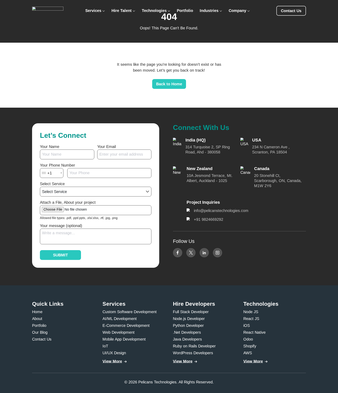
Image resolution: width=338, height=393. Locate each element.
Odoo (248, 339)
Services (93, 10)
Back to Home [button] (169, 84)
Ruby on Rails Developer (194, 346)
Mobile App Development (124, 339)
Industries (209, 10)
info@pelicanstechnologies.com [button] (221, 210)
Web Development (118, 332)
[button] (47, 10)
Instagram (217, 252)
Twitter (191, 252)
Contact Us (41, 339)
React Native (254, 332)
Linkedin (204, 252)
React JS (251, 319)
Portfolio (185, 10)
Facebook (177, 252)
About (37, 319)
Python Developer (188, 325)
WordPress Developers (193, 353)
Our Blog (40, 332)
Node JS (250, 312)
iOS (246, 325)
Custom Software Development (129, 312)
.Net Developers (187, 332)
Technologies (154, 10)
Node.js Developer (189, 319)
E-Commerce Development (126, 325)
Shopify (249, 346)
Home (37, 312)
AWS (247, 353)
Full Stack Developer (191, 312)
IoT (105, 346)
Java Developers (187, 339)
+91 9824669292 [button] (208, 219)
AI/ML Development (119, 319)
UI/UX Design (114, 353)
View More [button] (112, 361)
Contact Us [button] (291, 11)
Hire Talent (121, 10)
